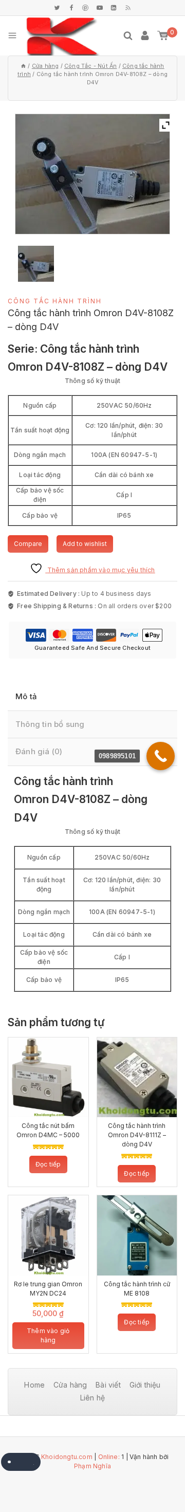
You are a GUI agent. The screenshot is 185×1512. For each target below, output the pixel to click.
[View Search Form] (128, 35)
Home (34, 1384)
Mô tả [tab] (26, 696)
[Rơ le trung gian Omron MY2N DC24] (48, 1235)
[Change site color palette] (21, 1462)
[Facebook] (71, 8)
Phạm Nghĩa (92, 1466)
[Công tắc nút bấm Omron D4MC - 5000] (48, 1077)
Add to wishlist (85, 544)
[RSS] (128, 8)
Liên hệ (92, 1397)
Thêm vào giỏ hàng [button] (48, 1335)
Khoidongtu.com (66, 1457)
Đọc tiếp (48, 1164)
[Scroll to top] (154, 1476)
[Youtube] (100, 8)
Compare (28, 544)
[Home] (23, 66)
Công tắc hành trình (55, 301)
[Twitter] (57, 8)
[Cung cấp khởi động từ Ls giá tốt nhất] (63, 36)
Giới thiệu (145, 1384)
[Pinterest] (85, 8)
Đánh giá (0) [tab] (38, 751)
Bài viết (108, 1384)
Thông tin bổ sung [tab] (49, 724)
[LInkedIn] (113, 8)
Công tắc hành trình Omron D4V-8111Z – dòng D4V (137, 1135)
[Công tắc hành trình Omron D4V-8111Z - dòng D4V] (137, 1077)
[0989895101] (160, 756)
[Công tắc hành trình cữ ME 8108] (137, 1235)
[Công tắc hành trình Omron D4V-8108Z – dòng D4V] (36, 264)
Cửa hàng (70, 1384)
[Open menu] (12, 35)
